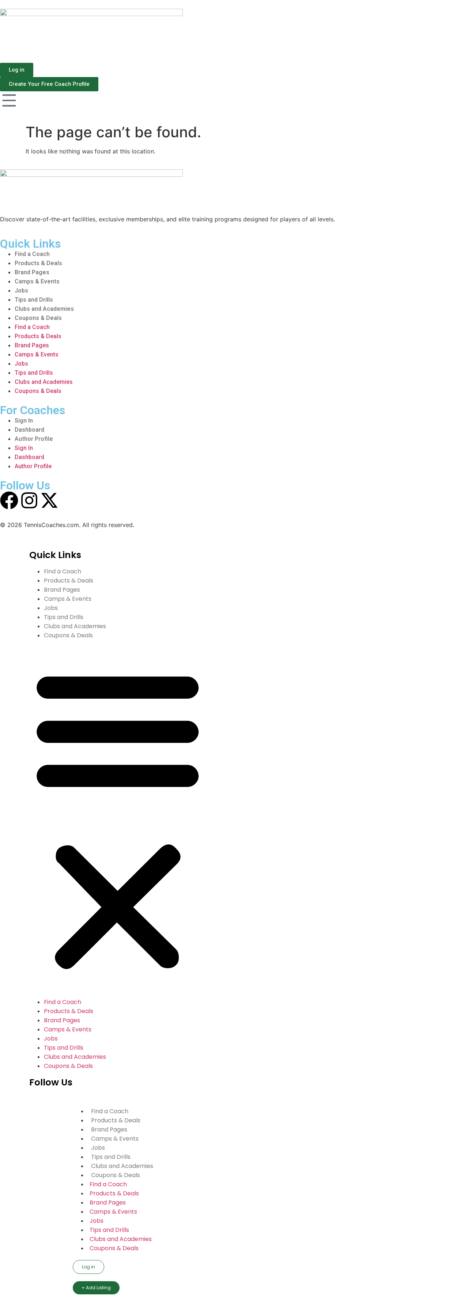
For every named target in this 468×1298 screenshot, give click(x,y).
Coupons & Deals (38, 317)
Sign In (24, 420)
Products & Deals (38, 263)
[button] (117, 818)
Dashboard (29, 429)
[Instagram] (29, 500)
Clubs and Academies (44, 308)
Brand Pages (32, 272)
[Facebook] (9, 500)
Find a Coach (32, 254)
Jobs (21, 290)
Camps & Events (37, 281)
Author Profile (34, 438)
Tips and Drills (34, 299)
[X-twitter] (49, 500)
